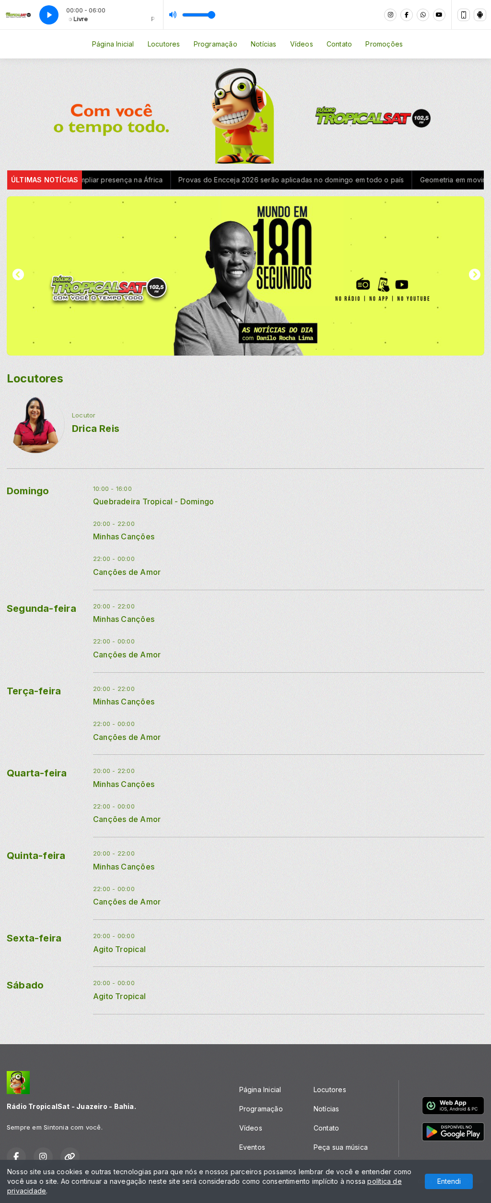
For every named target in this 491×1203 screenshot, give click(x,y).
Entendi (449, 1181)
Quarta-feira (37, 773)
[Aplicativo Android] (480, 15)
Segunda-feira (41, 608)
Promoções (384, 44)
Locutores (164, 44)
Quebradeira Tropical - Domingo (153, 501)
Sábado (25, 985)
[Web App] (463, 15)
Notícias (264, 44)
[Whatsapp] (423, 15)
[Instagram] (390, 15)
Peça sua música (341, 1147)
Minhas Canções (123, 536)
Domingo (28, 491)
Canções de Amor (127, 572)
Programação (215, 44)
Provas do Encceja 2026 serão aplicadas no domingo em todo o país (238, 180)
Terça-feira (34, 691)
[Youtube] (439, 15)
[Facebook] (406, 15)
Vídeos (301, 44)
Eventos (252, 1147)
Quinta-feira (36, 855)
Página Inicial (113, 44)
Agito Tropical (119, 949)
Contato (339, 44)
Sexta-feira (34, 938)
